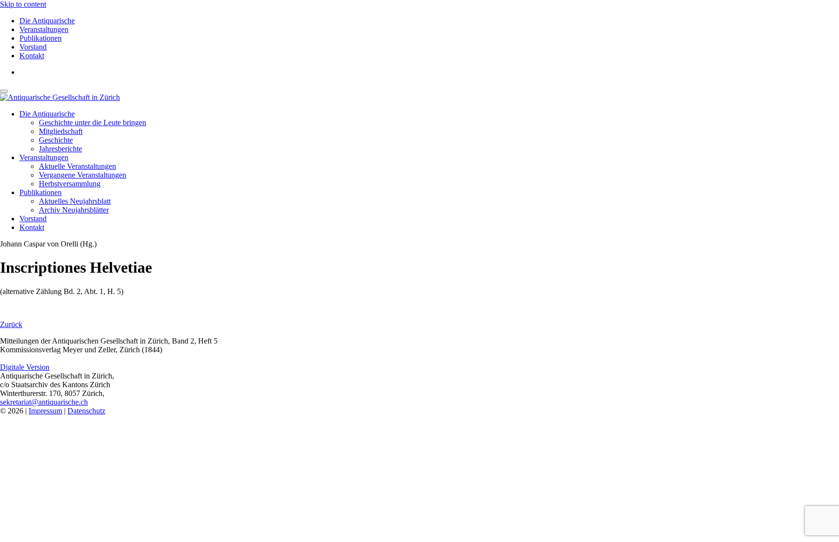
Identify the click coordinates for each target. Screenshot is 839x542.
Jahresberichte (60, 149)
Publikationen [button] (40, 192)
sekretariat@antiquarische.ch (44, 402)
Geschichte (56, 140)
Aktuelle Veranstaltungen (77, 166)
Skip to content (23, 4)
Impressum (45, 411)
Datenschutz (86, 411)
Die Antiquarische (47, 20)
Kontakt (31, 55)
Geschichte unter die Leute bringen (92, 122)
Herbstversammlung (70, 184)
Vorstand (33, 47)
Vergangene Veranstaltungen (82, 175)
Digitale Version (25, 367)
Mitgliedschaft (61, 131)
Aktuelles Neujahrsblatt (75, 201)
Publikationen (40, 38)
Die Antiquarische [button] (47, 114)
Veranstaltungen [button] (43, 157)
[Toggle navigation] (4, 91)
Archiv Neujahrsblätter (74, 210)
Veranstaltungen (43, 29)
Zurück (11, 324)
